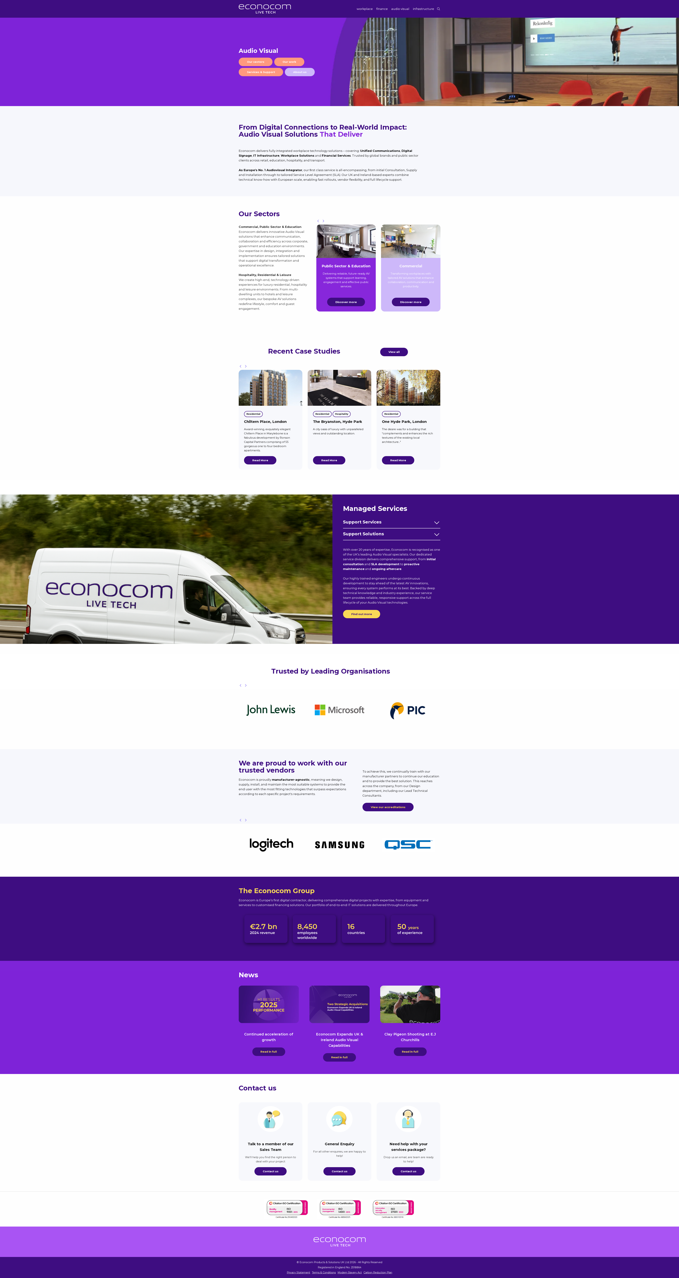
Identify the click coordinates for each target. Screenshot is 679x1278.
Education (252, 421)
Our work (289, 61)
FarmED (251, 428)
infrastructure (423, 9)
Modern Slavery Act (350, 1272)
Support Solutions (363, 533)
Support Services (362, 522)
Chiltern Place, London (403, 422)
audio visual (400, 9)
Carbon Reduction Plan (378, 1272)
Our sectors (255, 61)
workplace (365, 9)
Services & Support (261, 72)
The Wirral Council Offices (337, 422)
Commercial (253, 414)
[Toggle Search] (438, 9)
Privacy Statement (298, 1272)
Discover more (346, 302)
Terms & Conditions (324, 1272)
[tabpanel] (339, 62)
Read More (260, 460)
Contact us (270, 1171)
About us (300, 72)
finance (382, 9)
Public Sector (275, 414)
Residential (391, 414)
